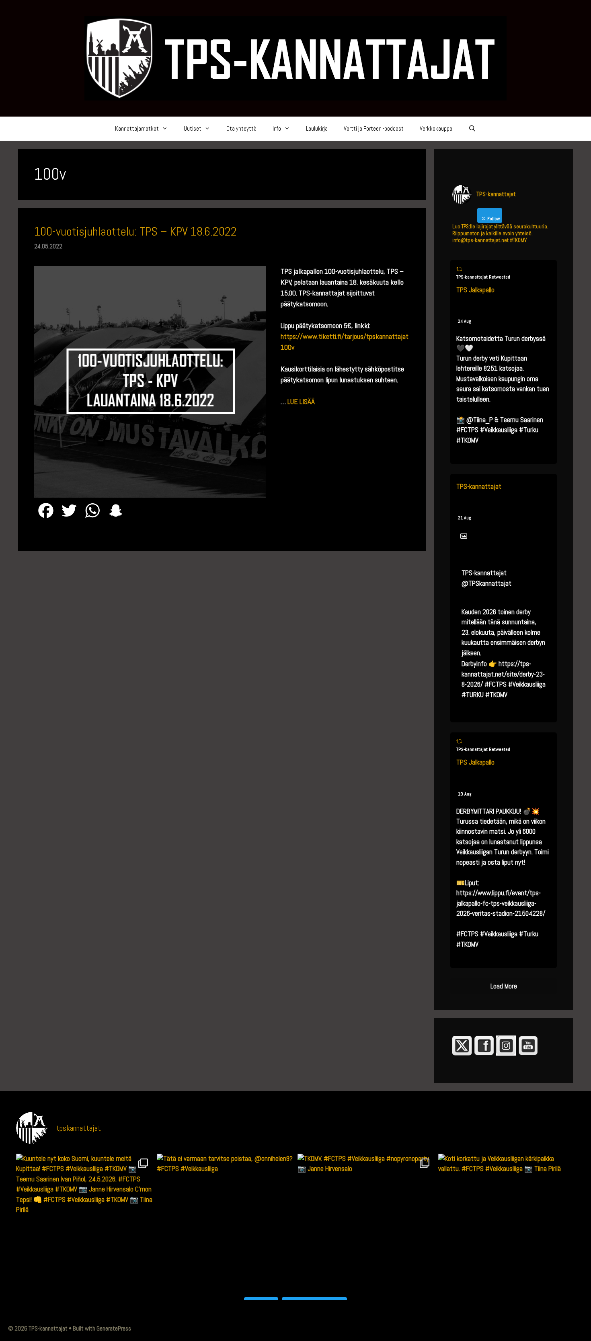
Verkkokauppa (436, 128)
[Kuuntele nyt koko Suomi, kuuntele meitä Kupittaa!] (84, 1222)
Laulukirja (317, 128)
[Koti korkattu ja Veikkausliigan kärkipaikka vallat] (506, 1222)
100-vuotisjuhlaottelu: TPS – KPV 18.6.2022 (135, 231)
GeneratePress (113, 1328)
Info (277, 128)
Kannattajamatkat (137, 128)
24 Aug (464, 321)
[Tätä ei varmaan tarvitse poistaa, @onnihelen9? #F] (225, 1222)
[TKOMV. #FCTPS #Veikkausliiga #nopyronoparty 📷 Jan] (366, 1222)
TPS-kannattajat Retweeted (483, 277)
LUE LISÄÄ (301, 401)
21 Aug (464, 518)
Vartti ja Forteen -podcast (374, 128)
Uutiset (192, 128)
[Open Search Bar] (472, 129)
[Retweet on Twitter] (459, 269)
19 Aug (465, 794)
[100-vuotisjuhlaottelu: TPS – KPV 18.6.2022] (150, 495)
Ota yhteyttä (241, 128)
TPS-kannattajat (478, 486)
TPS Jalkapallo (475, 289)
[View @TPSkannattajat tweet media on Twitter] (463, 536)
